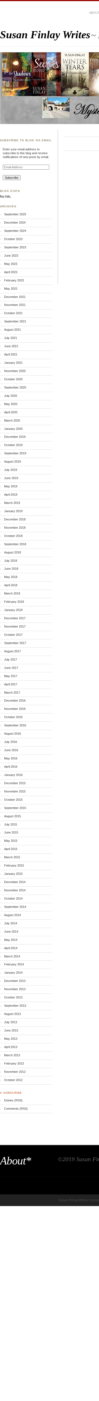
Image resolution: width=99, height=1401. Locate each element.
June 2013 (11, 1030)
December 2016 (15, 700)
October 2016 (13, 717)
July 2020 (10, 395)
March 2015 (12, 857)
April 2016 (10, 766)
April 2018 (10, 585)
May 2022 (10, 288)
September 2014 (15, 906)
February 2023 (14, 280)
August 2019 (12, 461)
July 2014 (10, 923)
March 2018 (12, 593)
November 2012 (15, 1071)
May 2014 (10, 939)
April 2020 (10, 412)
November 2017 (15, 626)
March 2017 (12, 692)
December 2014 (15, 882)
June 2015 (11, 832)
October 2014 (13, 898)
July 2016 (10, 741)
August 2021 (12, 329)
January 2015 (13, 873)
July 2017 (10, 659)
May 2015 (10, 840)
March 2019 (12, 502)
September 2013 (15, 1005)
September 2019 (15, 453)
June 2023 (11, 255)
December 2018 (15, 519)
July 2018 (10, 560)
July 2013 (10, 1022)
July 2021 (10, 338)
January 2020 (13, 428)
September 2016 (15, 725)
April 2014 (10, 948)
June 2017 (11, 667)
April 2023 (10, 272)
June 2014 (11, 931)
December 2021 (15, 296)
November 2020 (15, 371)
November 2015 (15, 791)
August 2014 (12, 915)
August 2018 (12, 552)
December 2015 (15, 783)
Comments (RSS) (16, 1108)
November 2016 (15, 708)
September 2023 (15, 247)
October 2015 (13, 799)
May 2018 (10, 577)
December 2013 (15, 980)
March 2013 (12, 1055)
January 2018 (13, 610)
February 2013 (14, 1063)
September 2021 (15, 321)
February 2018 (14, 601)
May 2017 (10, 676)
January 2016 (13, 774)
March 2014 (12, 956)
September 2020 (15, 387)
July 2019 (10, 469)
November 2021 (15, 304)
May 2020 (10, 404)
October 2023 (13, 239)
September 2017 (15, 643)
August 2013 (12, 1014)
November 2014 (15, 890)
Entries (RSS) (13, 1100)
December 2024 (15, 222)
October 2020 (13, 379)
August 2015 (12, 816)
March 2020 (12, 420)
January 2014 (13, 972)
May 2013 (10, 1038)
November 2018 (15, 527)
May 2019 (10, 486)
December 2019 (15, 436)
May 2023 (10, 263)
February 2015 (14, 865)
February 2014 (14, 964)
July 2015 (10, 824)
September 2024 (15, 230)
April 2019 (10, 494)
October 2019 (13, 445)
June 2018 (11, 568)
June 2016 (11, 750)
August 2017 (12, 651)
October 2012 (13, 1080)
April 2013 (10, 1047)
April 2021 (10, 354)
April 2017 (10, 684)
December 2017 (15, 618)
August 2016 (12, 733)
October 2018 (13, 535)
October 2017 (13, 634)
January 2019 (13, 511)
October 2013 (13, 997)
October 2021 (13, 313)
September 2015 (15, 808)
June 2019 (11, 478)
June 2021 (11, 346)
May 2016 (10, 758)
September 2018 (15, 544)
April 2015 (10, 849)
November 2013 (15, 989)
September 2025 (15, 214)
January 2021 (13, 362)
